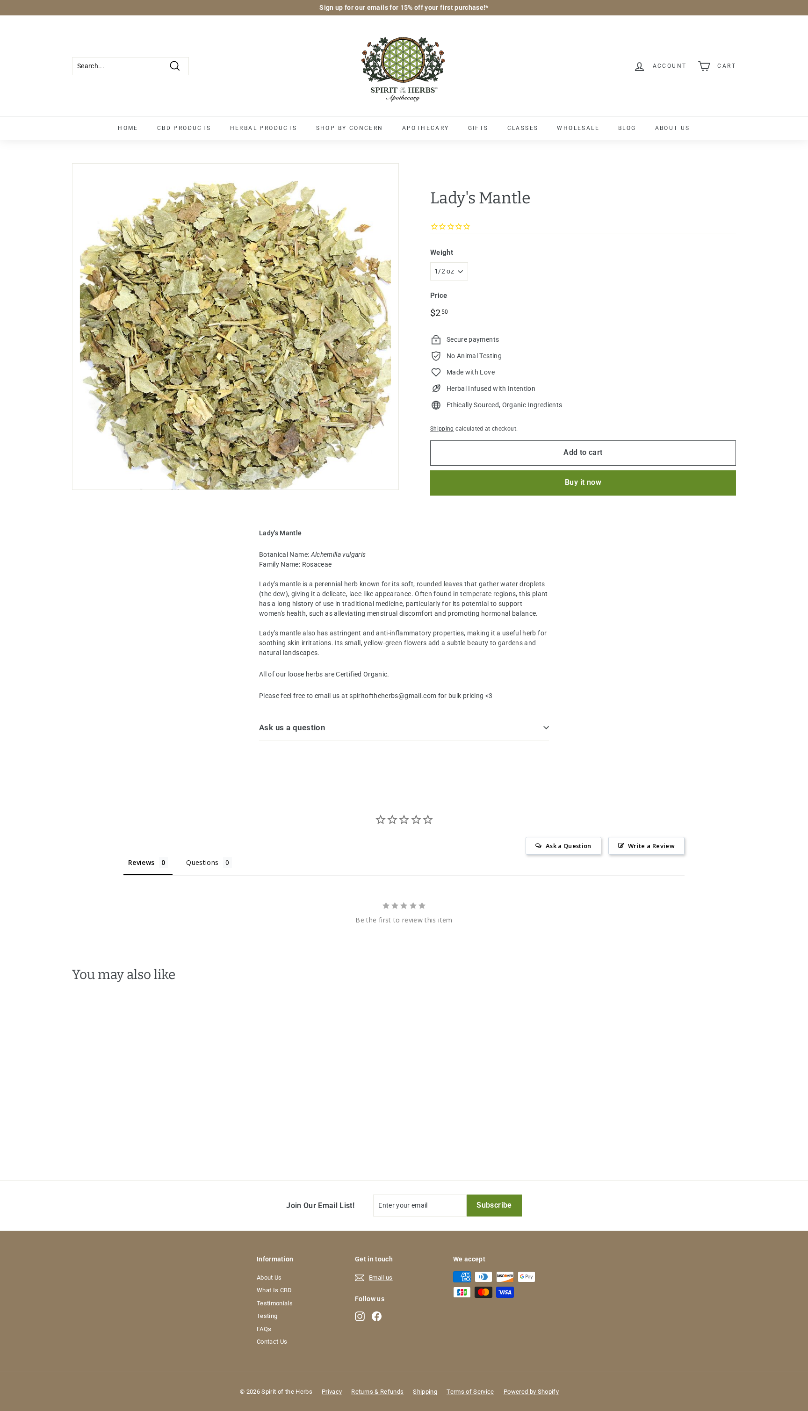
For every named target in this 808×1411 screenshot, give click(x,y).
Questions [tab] (202, 862)
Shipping (442, 428)
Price (438, 295)
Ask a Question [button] (569, 846)
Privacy (332, 1391)
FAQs (264, 1328)
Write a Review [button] (651, 846)
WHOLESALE (578, 128)
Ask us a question (292, 727)
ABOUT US (672, 128)
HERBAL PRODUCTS (263, 128)
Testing (267, 1315)
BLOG (627, 128)
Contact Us (272, 1341)
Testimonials (275, 1303)
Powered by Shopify (531, 1391)
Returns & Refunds (377, 1391)
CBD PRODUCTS (184, 128)
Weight (441, 252)
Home (128, 128)
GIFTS (478, 128)
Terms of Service (470, 1391)
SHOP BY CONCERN (349, 128)
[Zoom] (235, 327)
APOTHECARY (425, 128)
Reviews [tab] (141, 862)
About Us (269, 1277)
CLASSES (523, 128)
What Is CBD (274, 1290)
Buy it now (583, 482)
